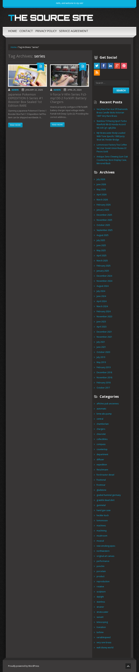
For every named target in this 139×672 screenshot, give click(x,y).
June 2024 (101, 296)
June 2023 (101, 321)
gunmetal (101, 505)
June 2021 (101, 347)
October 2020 (103, 352)
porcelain (101, 571)
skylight (100, 596)
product (100, 576)
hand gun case (104, 510)
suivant (100, 617)
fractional (101, 479)
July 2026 (101, 179)
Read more (15, 125)
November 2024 (104, 281)
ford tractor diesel (105, 474)
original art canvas (105, 556)
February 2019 (104, 367)
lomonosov (102, 520)
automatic (101, 408)
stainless (101, 601)
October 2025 (103, 225)
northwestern (103, 551)
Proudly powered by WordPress (23, 666)
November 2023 (104, 316)
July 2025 (101, 240)
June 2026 (101, 184)
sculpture (101, 591)
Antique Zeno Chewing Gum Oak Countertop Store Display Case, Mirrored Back (112, 160)
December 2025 (104, 214)
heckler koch (103, 515)
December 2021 (104, 331)
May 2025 (101, 250)
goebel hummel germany (109, 495)
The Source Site (50, 17)
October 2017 (103, 387)
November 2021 (104, 336)
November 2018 (104, 377)
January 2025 (103, 270)
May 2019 (101, 362)
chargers (101, 429)
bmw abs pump (104, 413)
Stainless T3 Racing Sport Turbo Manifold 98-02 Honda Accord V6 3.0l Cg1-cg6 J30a (112, 124)
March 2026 (102, 199)
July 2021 (101, 341)
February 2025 (104, 265)
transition (101, 627)
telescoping (102, 622)
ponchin (100, 566)
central (100, 418)
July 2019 (101, 357)
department (102, 454)
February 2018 (104, 382)
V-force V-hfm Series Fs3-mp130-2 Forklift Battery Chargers (68, 98)
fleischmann (102, 469)
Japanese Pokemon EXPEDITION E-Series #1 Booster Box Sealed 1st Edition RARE (25, 100)
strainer (100, 606)
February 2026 (104, 204)
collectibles (102, 439)
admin (15, 89)
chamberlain (103, 423)
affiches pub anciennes (108, 403)
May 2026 (101, 189)
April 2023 (101, 326)
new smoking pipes (106, 545)
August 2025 (102, 235)
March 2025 (102, 260)
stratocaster (102, 612)
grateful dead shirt (105, 500)
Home (12, 31)
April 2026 (101, 194)
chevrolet (101, 434)
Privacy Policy (46, 31)
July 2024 (101, 291)
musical (100, 540)
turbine (100, 632)
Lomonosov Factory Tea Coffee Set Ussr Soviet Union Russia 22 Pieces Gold (112, 148)
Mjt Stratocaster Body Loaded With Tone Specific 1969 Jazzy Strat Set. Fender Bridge (111, 136)
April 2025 (101, 255)
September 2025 (105, 230)
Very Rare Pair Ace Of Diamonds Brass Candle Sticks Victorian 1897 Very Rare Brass (112, 112)
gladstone (101, 490)
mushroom (102, 535)
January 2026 (103, 209)
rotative (100, 586)
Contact (26, 31)
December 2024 (104, 275)
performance (103, 561)
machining (101, 530)
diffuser (100, 459)
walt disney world (105, 647)
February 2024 (104, 311)
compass (101, 444)
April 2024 (101, 301)
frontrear (101, 484)
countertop (102, 449)
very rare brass (104, 642)
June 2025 (101, 245)
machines (101, 525)
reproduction (103, 581)
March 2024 (102, 306)
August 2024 (102, 286)
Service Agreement (73, 31)
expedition (102, 464)
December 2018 (104, 372)
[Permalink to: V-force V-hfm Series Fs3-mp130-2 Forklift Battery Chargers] (69, 76)
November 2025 (104, 220)
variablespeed (104, 637)
